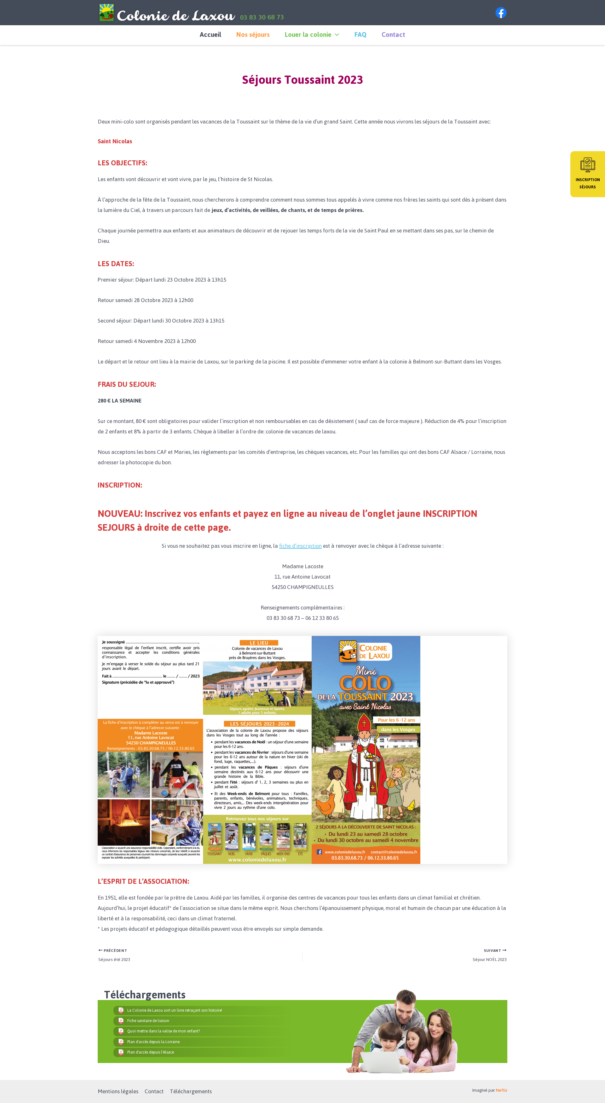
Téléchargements (191, 1091)
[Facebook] (501, 12)
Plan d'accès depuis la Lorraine (153, 1042)
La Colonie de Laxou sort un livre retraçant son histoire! (174, 1010)
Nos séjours (253, 34)
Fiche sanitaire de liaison (148, 1021)
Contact (393, 34)
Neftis (501, 1090)
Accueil (210, 34)
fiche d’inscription (300, 545)
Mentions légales (118, 1091)
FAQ (360, 34)
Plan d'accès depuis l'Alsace (150, 1052)
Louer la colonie (308, 34)
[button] (335, 34)
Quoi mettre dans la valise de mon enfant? (163, 1031)
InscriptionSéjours (588, 183)
